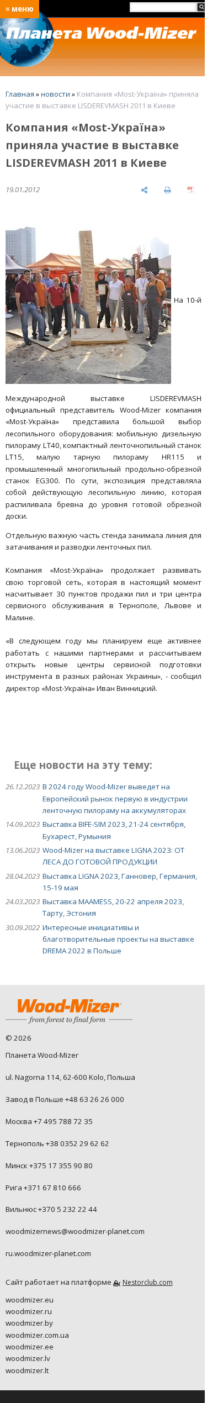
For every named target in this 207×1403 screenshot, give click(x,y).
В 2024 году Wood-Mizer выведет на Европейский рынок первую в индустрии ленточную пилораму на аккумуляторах (115, 798)
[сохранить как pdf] (190, 190)
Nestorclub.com (148, 1282)
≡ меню (20, 9)
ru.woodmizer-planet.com (48, 1253)
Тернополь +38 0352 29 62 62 (57, 1143)
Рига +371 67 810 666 (43, 1188)
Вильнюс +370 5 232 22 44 (51, 1209)
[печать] (167, 190)
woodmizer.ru (29, 1311)
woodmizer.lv (28, 1358)
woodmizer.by (29, 1323)
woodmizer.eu (30, 1300)
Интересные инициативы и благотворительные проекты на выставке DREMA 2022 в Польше (118, 939)
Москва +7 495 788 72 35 (49, 1121)
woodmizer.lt (27, 1370)
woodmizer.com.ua (37, 1335)
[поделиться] (144, 190)
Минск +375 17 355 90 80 (49, 1165)
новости (55, 94)
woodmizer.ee (30, 1347)
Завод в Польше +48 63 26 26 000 (65, 1099)
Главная (20, 94)
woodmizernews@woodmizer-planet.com (75, 1231)
